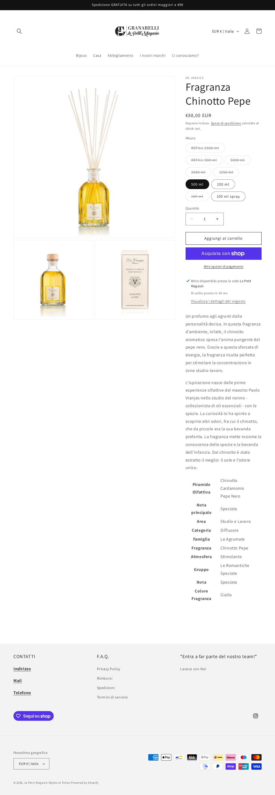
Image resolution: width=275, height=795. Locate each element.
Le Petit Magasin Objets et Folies (47, 783)
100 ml (200, 197)
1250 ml (229, 173)
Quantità (192, 208)
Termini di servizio (112, 697)
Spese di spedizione (226, 123)
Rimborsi (105, 678)
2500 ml (201, 173)
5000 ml (240, 161)
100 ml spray (228, 196)
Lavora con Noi (193, 668)
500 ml (197, 184)
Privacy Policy (108, 668)
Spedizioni (106, 687)
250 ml (223, 184)
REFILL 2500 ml (208, 149)
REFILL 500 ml (207, 161)
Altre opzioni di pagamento (223, 266)
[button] (19, 31)
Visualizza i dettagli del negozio (218, 301)
